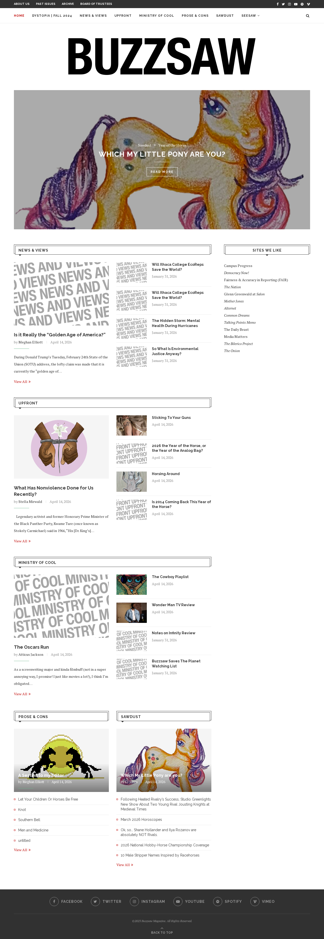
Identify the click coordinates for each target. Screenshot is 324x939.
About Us (22, 4)
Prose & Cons (195, 15)
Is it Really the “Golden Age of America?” (60, 334)
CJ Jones (131, 782)
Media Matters (236, 336)
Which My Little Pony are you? (151, 775)
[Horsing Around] (131, 482)
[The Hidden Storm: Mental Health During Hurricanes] (131, 328)
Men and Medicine (33, 830)
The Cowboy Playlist (170, 577)
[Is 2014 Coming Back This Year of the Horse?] (131, 510)
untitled (24, 841)
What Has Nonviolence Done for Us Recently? (53, 491)
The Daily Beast (236, 329)
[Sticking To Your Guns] (131, 425)
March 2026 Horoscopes (141, 820)
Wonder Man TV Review (173, 605)
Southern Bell (29, 820)
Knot (22, 810)
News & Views (93, 15)
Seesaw (248, 15)
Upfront (123, 15)
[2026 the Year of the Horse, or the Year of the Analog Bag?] (131, 453)
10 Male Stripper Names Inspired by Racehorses (160, 855)
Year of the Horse (172, 141)
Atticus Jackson (30, 654)
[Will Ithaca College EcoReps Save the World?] (131, 272)
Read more (162, 184)
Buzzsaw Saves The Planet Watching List (176, 663)
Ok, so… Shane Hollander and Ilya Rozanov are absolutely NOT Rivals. (158, 832)
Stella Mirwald (30, 501)
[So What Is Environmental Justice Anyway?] (131, 356)
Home (19, 15)
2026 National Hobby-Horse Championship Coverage (165, 845)
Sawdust (225, 15)
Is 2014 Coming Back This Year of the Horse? (181, 504)
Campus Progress (238, 265)
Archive (68, 4)
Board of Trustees (96, 4)
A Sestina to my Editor (41, 775)
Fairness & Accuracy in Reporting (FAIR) (256, 279)
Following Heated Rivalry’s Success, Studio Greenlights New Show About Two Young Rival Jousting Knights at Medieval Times (162, 157)
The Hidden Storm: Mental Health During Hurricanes (176, 323)
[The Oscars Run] (61, 606)
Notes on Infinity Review (173, 633)
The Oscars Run (31, 647)
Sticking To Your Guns (171, 418)
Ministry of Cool (156, 15)
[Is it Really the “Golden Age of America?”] (61, 293)
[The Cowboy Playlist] (131, 585)
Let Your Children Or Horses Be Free (48, 799)
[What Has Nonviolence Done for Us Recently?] (61, 447)
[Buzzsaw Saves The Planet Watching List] (131, 669)
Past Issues (45, 4)
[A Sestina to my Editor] (61, 760)
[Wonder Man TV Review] (131, 613)
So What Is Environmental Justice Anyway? (175, 351)
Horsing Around (166, 474)
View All (20, 381)
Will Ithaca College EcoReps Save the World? (178, 267)
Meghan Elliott (30, 342)
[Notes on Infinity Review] (131, 641)
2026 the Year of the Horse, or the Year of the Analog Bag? (179, 448)
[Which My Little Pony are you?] (163, 760)
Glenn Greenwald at (244, 294)
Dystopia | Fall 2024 (52, 15)
